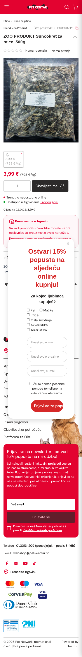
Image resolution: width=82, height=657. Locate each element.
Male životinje (41, 320)
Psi (32, 310)
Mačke (47, 310)
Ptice (34, 315)
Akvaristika (39, 325)
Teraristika (38, 330)
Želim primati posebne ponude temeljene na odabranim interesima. (48, 388)
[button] (68, 243)
